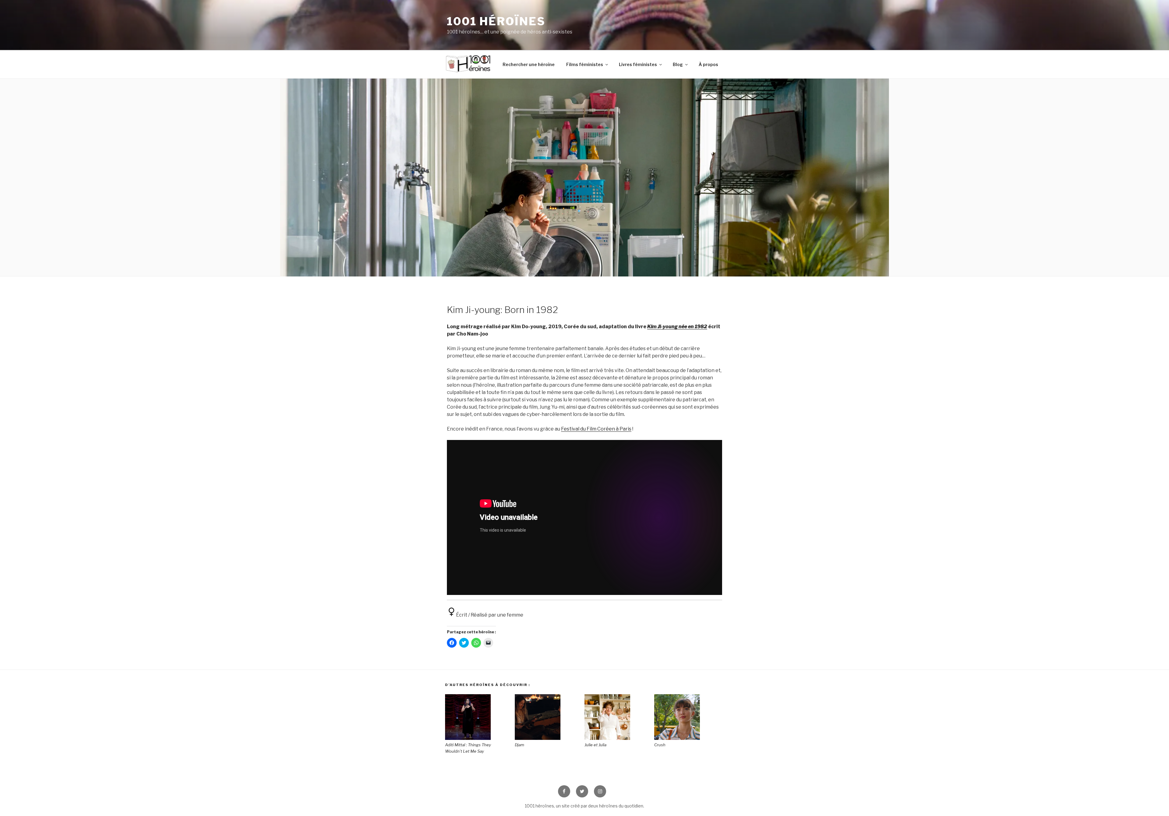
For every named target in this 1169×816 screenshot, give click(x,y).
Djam (519, 744)
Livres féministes (638, 64)
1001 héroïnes (496, 21)
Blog (678, 64)
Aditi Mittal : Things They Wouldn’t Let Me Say (468, 748)
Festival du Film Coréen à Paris (596, 429)
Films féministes (584, 64)
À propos (708, 64)
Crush (659, 744)
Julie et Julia (595, 744)
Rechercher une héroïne (529, 64)
